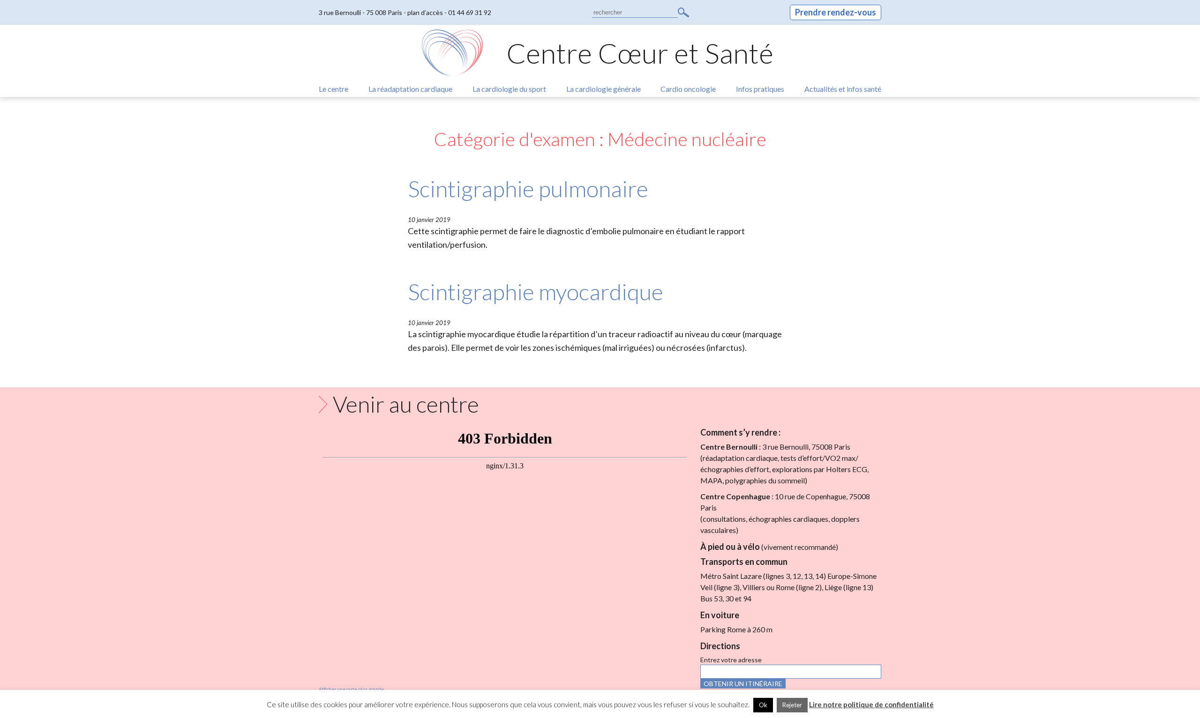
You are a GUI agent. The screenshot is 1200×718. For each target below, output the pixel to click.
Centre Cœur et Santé (639, 53)
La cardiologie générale (603, 88)
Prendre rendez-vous (835, 12)
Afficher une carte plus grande (351, 689)
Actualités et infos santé (842, 88)
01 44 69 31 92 (469, 12)
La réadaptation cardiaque (410, 88)
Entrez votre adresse (731, 660)
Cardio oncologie (688, 88)
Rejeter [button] (792, 705)
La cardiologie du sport (509, 88)
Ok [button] (763, 705)
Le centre (333, 88)
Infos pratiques (760, 88)
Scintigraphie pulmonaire (528, 188)
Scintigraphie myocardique (535, 291)
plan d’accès (425, 12)
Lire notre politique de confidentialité (871, 704)
